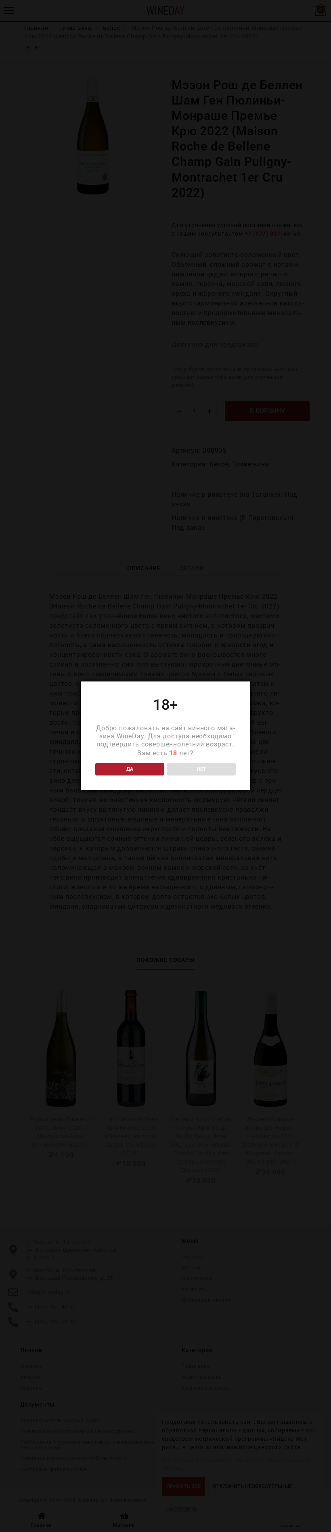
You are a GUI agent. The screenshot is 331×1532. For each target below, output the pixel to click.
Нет (201, 769)
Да (129, 769)
